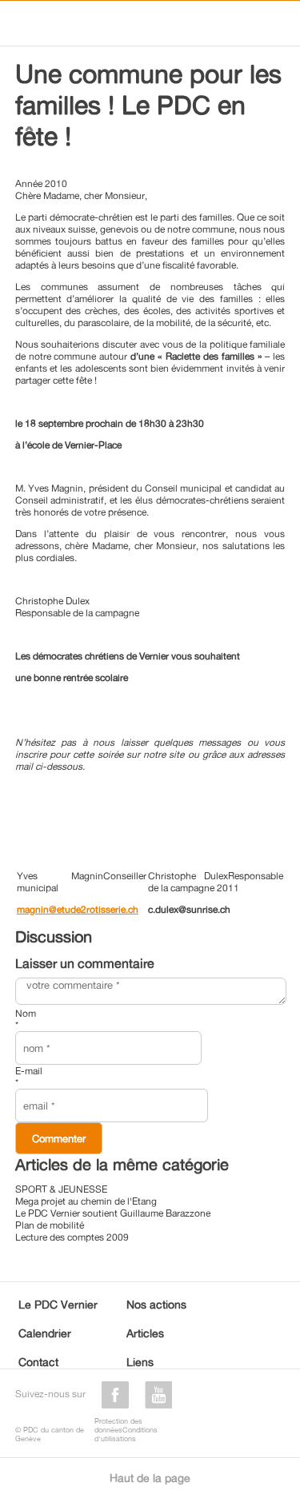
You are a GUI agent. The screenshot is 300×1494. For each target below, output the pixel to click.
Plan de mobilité (49, 1225)
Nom (25, 1019)
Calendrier (44, 1333)
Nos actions (156, 1304)
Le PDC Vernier (58, 1304)
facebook (115, 1394)
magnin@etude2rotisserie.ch (77, 909)
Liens (140, 1362)
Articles (145, 1333)
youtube (158, 1394)
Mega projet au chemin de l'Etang (86, 1201)
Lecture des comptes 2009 (72, 1237)
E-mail (28, 1077)
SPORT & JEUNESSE (61, 1189)
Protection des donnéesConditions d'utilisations (126, 1429)
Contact (38, 1362)
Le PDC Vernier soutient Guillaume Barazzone (112, 1213)
